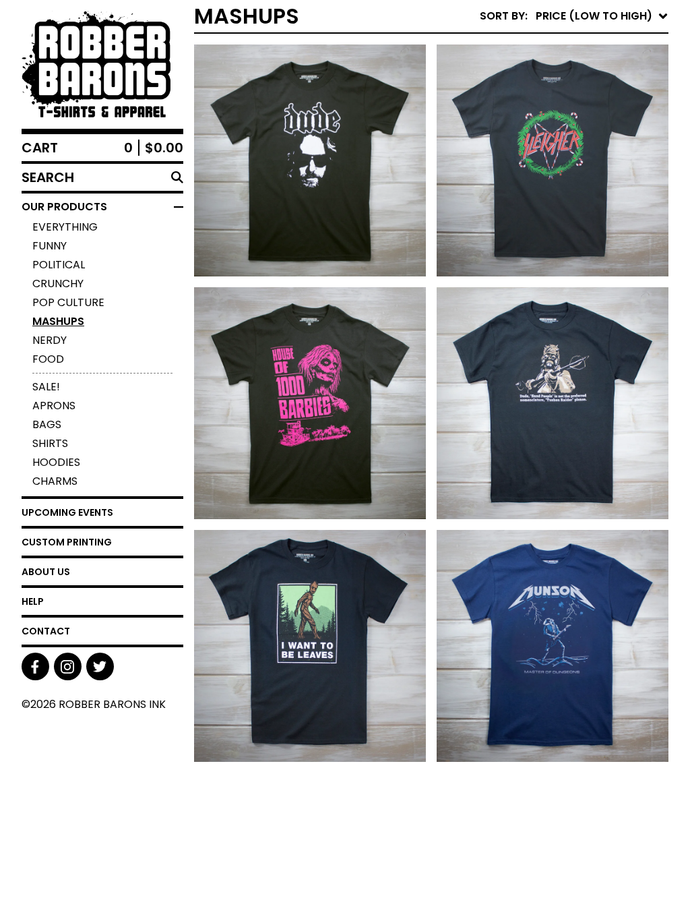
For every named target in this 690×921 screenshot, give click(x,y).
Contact (46, 631)
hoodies (56, 462)
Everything (65, 227)
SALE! (46, 386)
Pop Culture (68, 302)
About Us (46, 571)
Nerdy (49, 340)
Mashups (58, 321)
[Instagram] (68, 666)
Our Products (64, 206)
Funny (49, 246)
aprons (53, 405)
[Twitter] (100, 666)
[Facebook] (35, 666)
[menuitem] (574, 16)
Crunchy (58, 283)
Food (48, 359)
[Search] (177, 177)
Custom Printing (67, 542)
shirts (50, 443)
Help (33, 601)
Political (58, 264)
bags (46, 424)
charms (54, 481)
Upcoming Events (67, 512)
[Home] (102, 64)
